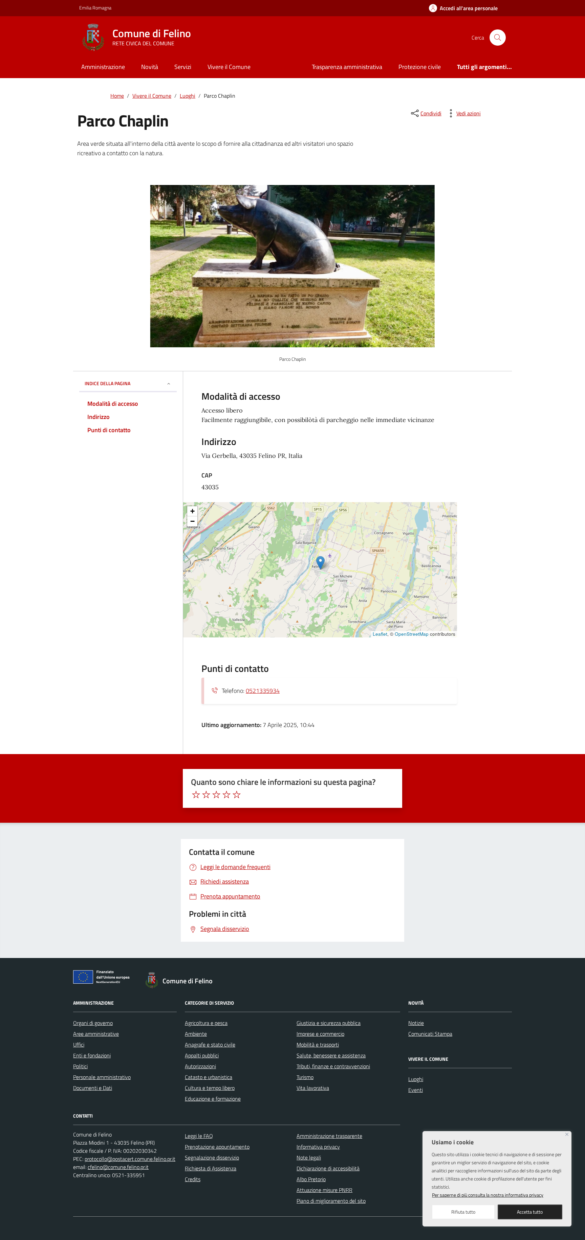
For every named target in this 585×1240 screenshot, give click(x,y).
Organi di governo (93, 1023)
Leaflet (380, 634)
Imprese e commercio (320, 1034)
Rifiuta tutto (463, 1211)
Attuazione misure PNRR (324, 1190)
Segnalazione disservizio (212, 1157)
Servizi (182, 66)
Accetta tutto (530, 1211)
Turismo (305, 1077)
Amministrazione (103, 66)
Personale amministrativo (102, 1077)
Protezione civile (419, 66)
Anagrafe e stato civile (210, 1044)
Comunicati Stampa (430, 1034)
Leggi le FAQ (199, 1136)
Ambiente (196, 1034)
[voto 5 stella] (237, 795)
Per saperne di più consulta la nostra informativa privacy (487, 1194)
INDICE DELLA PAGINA (107, 383)
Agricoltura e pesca (206, 1023)
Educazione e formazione (213, 1099)
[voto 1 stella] (196, 795)
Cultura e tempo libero (210, 1088)
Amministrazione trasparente (329, 1136)
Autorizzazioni (200, 1066)
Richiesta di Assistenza (210, 1168)
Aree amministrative (96, 1034)
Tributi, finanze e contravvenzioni (333, 1066)
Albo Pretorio (311, 1179)
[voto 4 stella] (226, 795)
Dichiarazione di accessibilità (328, 1168)
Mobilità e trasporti (318, 1044)
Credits (192, 1179)
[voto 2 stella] (206, 795)
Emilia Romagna (95, 7)
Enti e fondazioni (92, 1055)
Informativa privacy (318, 1147)
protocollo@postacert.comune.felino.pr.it (130, 1159)
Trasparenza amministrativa (347, 66)
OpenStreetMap (412, 634)
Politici (80, 1066)
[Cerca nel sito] (498, 37)
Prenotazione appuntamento (217, 1147)
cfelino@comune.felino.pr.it (118, 1167)
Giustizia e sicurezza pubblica (329, 1023)
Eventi (415, 1090)
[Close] (566, 1134)
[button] (320, 563)
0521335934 (263, 690)
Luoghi (415, 1079)
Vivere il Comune (229, 66)
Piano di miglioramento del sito (331, 1201)
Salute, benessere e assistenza (331, 1055)
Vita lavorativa (313, 1088)
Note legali (309, 1157)
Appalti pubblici (202, 1055)
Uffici (78, 1044)
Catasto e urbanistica (208, 1077)
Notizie (416, 1023)
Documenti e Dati (92, 1088)
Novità (149, 66)
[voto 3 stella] (216, 795)
